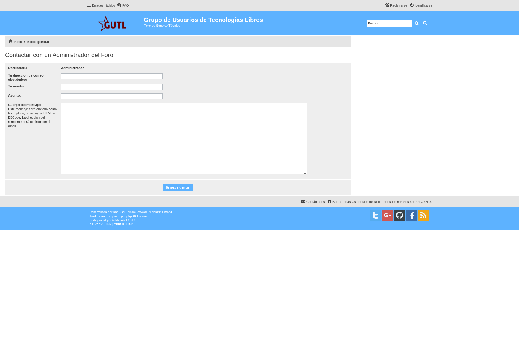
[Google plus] (387, 215)
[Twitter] (375, 215)
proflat (101, 220)
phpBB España (137, 216)
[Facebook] (411, 215)
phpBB (118, 211)
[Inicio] (115, 22)
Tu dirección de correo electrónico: (26, 77)
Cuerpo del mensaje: (24, 105)
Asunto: (14, 95)
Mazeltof (121, 220)
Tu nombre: (17, 86)
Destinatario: (18, 68)
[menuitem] (123, 5)
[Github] (399, 215)
